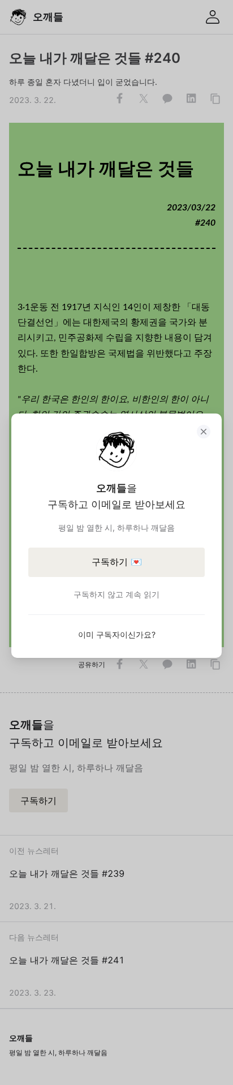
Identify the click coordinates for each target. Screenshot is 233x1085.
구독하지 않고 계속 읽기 (116, 594)
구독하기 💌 (117, 561)
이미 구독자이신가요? (117, 634)
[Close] (203, 431)
